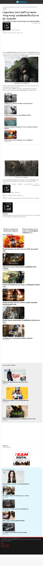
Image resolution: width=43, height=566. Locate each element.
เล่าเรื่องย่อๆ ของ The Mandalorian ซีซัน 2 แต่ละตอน (17, 338)
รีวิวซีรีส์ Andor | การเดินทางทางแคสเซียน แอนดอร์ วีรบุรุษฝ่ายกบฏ (18, 103)
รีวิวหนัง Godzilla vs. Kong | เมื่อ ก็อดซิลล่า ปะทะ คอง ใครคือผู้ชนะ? (18, 140)
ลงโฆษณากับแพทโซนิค (7, 447)
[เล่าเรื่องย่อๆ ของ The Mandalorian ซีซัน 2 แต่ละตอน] (13, 336)
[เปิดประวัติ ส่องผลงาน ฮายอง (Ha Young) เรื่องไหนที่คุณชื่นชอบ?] (13, 482)
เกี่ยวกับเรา (3, 543)
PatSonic (12, 30)
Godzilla (14, 184)
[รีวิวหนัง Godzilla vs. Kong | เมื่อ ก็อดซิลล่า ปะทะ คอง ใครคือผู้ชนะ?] (10, 138)
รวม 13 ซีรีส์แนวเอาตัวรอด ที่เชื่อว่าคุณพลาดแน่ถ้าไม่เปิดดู (15, 532)
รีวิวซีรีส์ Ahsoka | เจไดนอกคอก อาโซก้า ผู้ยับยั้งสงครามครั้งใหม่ (17, 115)
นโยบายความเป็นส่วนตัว (5, 545)
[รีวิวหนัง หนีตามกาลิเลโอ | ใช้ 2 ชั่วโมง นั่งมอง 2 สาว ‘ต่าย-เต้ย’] (9, 494)
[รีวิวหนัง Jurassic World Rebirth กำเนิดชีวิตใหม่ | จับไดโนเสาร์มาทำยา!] (13, 318)
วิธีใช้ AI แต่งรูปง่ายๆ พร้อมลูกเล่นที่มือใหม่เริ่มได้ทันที (13, 520)
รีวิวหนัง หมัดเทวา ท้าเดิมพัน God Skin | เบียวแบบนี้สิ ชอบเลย (15, 509)
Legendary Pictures (28, 184)
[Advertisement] (21, 42)
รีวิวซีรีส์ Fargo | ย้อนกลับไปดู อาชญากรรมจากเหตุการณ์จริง (15, 382)
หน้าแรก (4, 7)
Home (2, 542)
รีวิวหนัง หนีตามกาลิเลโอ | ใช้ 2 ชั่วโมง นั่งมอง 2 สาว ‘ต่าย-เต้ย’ (16, 495)
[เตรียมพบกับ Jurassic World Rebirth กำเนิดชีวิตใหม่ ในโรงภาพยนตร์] (13, 265)
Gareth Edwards (7, 184)
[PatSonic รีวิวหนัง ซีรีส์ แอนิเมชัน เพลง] (21, 2)
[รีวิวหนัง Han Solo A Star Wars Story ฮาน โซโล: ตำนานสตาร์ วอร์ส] (13, 247)
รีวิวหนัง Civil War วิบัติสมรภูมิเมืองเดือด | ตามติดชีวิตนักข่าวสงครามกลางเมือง (19, 418)
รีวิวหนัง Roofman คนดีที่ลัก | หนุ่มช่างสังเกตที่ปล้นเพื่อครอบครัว (16, 400)
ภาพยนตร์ (8, 7)
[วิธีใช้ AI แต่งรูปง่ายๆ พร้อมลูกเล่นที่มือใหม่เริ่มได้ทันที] (9, 519)
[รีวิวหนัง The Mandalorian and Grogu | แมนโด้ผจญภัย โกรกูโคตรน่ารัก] (13, 283)
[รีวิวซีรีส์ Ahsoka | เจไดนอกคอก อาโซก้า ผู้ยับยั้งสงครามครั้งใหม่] (10, 114)
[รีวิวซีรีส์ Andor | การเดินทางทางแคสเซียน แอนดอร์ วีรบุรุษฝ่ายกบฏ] (10, 102)
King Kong (20, 184)
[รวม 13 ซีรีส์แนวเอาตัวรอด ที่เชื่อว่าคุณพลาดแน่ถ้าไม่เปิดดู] (9, 531)
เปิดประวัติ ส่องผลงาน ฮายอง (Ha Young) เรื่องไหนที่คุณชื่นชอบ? (16, 484)
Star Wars (37, 184)
